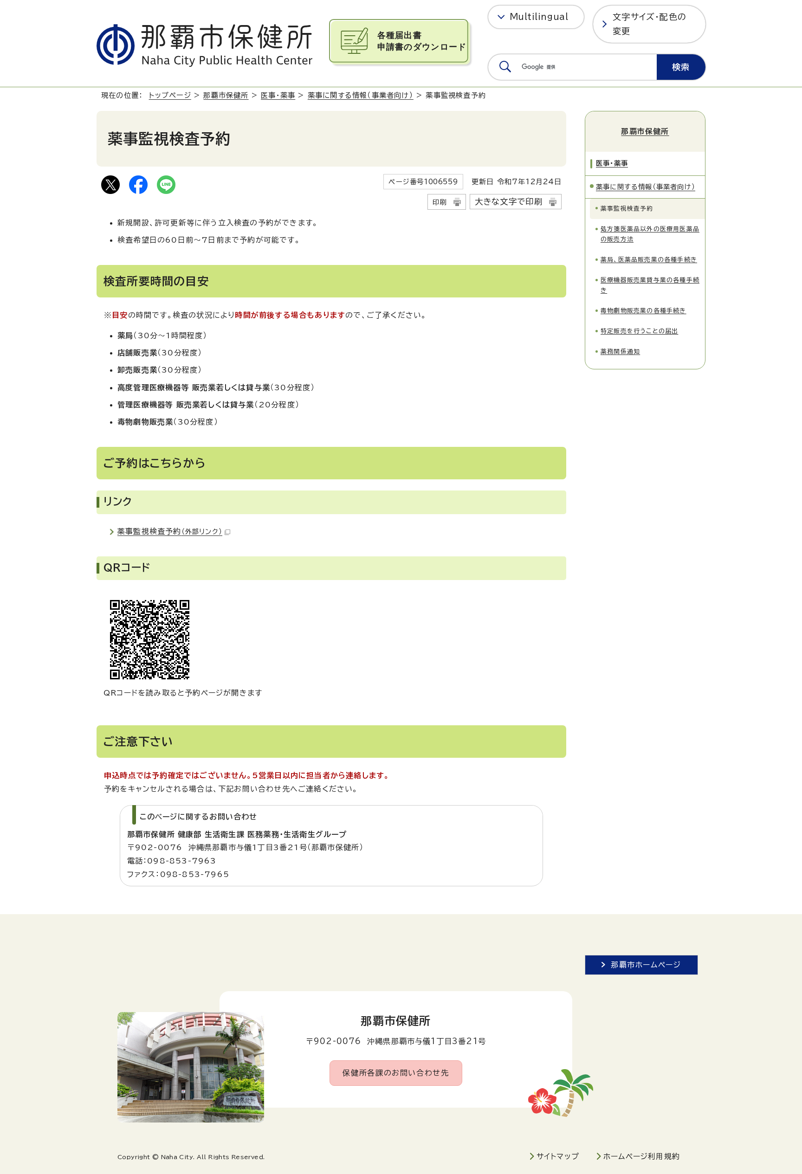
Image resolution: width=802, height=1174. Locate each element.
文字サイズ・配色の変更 (649, 24)
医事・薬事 (278, 95)
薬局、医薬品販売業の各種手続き (649, 260)
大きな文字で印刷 (509, 202)
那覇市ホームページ (646, 964)
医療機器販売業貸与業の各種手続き (650, 285)
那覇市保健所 (225, 95)
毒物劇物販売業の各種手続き (643, 311)
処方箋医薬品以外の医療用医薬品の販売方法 (650, 234)
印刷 (439, 202)
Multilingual (539, 17)
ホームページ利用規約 (641, 1156)
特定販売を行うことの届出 (639, 331)
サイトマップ (558, 1156)
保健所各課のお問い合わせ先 (396, 1073)
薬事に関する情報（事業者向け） (361, 95)
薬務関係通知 (620, 351)
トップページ (170, 95)
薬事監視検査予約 (169, 531)
